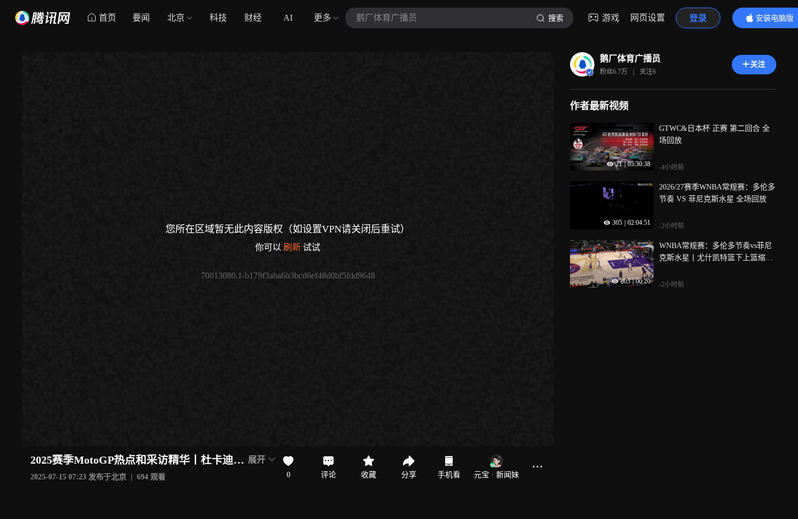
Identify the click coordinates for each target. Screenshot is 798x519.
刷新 (292, 247)
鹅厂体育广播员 (630, 58)
